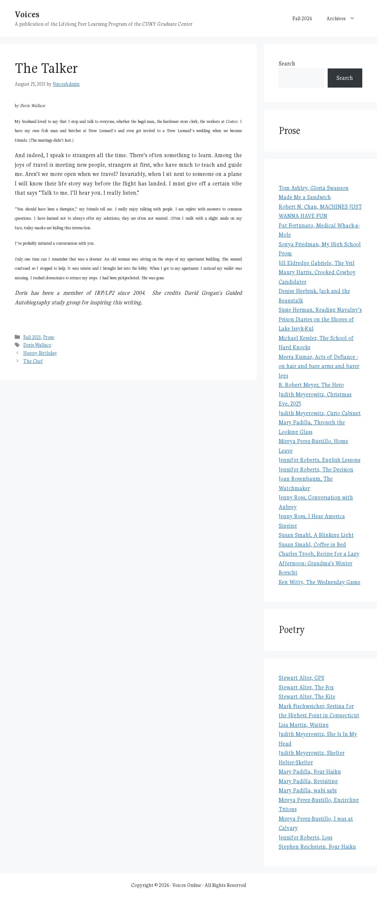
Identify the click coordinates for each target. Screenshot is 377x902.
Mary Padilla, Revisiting (308, 781)
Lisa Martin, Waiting (304, 724)
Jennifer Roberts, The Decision (316, 469)
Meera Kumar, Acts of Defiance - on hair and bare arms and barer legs (319, 366)
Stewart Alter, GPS (301, 677)
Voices (27, 14)
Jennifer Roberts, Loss (305, 837)
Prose (48, 337)
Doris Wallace (37, 345)
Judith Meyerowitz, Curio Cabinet (320, 413)
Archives (336, 18)
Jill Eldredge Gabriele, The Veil (317, 262)
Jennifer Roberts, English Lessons (319, 459)
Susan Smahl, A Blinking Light (316, 534)
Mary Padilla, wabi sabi (308, 790)
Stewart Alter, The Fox (306, 687)
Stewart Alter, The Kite (307, 696)
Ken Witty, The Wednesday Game (319, 582)
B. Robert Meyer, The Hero (311, 384)
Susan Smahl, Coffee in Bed (312, 544)
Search (287, 63)
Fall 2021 (32, 337)
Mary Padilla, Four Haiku (310, 771)
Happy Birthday (40, 353)
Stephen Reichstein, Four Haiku (317, 846)
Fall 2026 (302, 18)
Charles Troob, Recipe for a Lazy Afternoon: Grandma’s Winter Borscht (319, 563)
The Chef (33, 361)
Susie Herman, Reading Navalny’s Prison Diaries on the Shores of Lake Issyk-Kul (320, 319)
